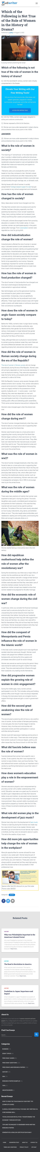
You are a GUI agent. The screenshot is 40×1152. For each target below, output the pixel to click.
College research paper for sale (21, 187)
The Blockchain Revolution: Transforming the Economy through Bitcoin (18, 1118)
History (12, 894)
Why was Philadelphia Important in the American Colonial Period (19, 936)
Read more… (14, 949)
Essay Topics (6, 1053)
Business (5, 1049)
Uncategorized (7, 1090)
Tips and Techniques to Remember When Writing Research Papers (18, 1126)
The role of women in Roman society (13, 365)
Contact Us (34, 1142)
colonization (24, 228)
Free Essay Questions (9, 1062)
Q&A (3, 1076)
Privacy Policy (24, 1147)
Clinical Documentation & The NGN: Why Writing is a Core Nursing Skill (20, 1110)
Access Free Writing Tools (20, 110)
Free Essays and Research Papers (13, 1067)
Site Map (33, 1147)
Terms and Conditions (10, 1147)
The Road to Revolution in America (17, 964)
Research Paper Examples (11, 1081)
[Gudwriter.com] (10, 3)
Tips (3, 1085)
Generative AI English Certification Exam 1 (17, 1132)
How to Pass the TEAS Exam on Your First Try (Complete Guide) (17, 1103)
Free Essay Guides (8, 1058)
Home (4, 1142)
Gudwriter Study (14, 1142)
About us (24, 1142)
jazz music (34, 822)
